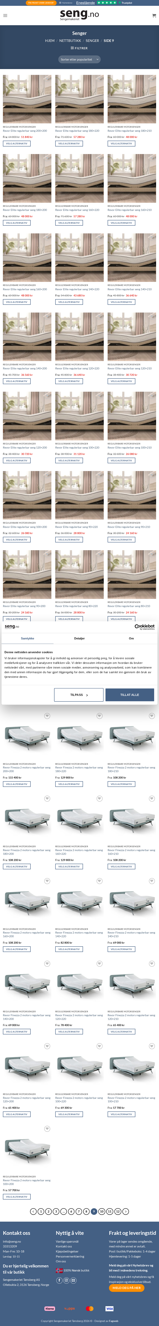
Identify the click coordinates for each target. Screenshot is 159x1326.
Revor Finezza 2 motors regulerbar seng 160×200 (26, 934)
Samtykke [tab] (27, 638)
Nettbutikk (70, 40)
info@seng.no (12, 1241)
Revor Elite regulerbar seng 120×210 (130, 368)
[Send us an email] (73, 1280)
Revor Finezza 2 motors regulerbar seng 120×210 (131, 1016)
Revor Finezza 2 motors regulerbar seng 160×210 (131, 851)
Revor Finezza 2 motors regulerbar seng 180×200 (26, 851)
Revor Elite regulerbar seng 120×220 (77, 368)
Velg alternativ (17, 143)
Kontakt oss (64, 1246)
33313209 (10, 1246)
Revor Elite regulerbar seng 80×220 (76, 606)
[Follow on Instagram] (66, 1280)
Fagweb (113, 1321)
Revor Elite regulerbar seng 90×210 (129, 526)
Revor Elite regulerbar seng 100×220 (77, 447)
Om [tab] (131, 638)
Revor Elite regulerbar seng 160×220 (77, 209)
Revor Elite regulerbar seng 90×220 (76, 526)
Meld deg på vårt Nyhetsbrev (129, 1265)
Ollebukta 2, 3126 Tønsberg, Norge (26, 1284)
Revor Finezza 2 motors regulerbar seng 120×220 (79, 1016)
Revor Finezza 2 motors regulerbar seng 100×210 (131, 1099)
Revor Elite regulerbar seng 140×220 (77, 289)
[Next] (125, 1211)
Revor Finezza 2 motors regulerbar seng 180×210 (131, 769)
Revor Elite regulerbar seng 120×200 (25, 447)
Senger (92, 40)
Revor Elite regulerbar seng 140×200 (25, 368)
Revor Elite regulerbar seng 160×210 (130, 209)
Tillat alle (129, 694)
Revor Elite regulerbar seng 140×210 (130, 289)
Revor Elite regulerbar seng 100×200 (25, 526)
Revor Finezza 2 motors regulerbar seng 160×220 (79, 851)
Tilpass (76, 694)
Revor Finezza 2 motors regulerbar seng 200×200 (26, 769)
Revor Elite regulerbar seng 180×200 (25, 209)
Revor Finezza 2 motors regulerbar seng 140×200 (26, 1016)
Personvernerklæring (70, 1256)
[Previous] (33, 1211)
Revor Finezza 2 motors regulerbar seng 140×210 (131, 934)
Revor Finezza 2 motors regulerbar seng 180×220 (79, 769)
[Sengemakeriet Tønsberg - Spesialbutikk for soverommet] (79, 15)
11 (109, 1211)
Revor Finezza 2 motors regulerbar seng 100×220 (79, 1099)
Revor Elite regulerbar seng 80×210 (129, 606)
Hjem (50, 40)
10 (102, 1211)
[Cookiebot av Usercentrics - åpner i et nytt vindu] (138, 627)
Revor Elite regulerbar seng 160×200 (25, 289)
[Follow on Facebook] (59, 1280)
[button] (5, 15)
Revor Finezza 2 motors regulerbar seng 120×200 (26, 1099)
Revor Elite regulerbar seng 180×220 (77, 130)
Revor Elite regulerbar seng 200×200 (25, 130)
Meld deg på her (127, 1288)
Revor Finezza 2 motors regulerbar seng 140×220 (79, 934)
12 (118, 1211)
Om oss (61, 1261)
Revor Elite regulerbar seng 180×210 (130, 130)
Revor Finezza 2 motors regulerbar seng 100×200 (26, 1182)
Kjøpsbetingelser (67, 1251)
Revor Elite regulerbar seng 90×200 (24, 606)
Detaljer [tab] (79, 638)
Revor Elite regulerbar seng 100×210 (130, 447)
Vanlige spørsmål (67, 1241)
